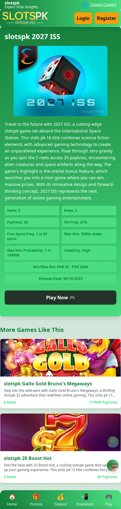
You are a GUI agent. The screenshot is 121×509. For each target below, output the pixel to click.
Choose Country (103, 4)
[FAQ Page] (113, 442)
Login (83, 18)
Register (106, 18)
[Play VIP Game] (113, 465)
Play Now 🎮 (60, 297)
